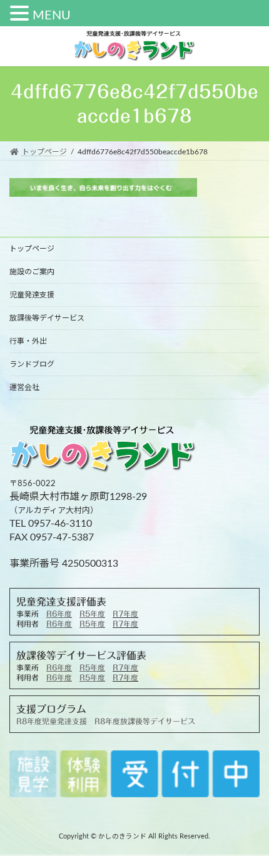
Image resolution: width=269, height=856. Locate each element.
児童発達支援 (31, 295)
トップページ (31, 248)
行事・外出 (28, 341)
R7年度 (125, 613)
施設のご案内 (31, 272)
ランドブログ (31, 364)
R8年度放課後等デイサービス (144, 721)
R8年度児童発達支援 (51, 721)
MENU (52, 15)
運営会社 (24, 387)
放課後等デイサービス (46, 318)
